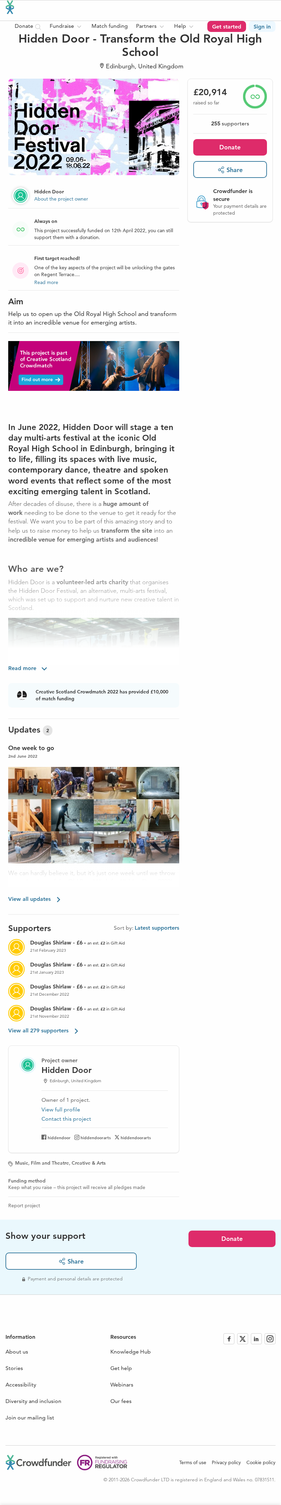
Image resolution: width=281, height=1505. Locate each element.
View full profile (60, 1109)
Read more (46, 282)
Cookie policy (261, 1462)
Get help (121, 1368)
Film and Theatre (50, 1163)
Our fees (121, 1401)
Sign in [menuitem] (262, 26)
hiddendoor (59, 1137)
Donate (230, 147)
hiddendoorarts (96, 1137)
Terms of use (192, 1462)
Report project (24, 1205)
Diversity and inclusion (33, 1401)
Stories (14, 1368)
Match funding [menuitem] (109, 26)
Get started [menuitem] (226, 26)
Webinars (121, 1384)
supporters (230, 123)
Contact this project (66, 1119)
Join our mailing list (29, 1417)
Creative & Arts (89, 1163)
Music (21, 1163)
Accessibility (20, 1384)
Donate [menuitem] (25, 26)
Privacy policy (226, 1462)
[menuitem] (66, 26)
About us (16, 1351)
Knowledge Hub (130, 1351)
